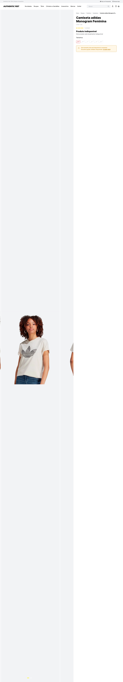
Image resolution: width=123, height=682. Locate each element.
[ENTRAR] (113, 6)
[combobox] (99, 6)
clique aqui (106, 49)
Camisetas (95, 13)
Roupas (83, 13)
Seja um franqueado (106, 1)
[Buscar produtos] (108, 6)
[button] (78, 41)
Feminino (88, 13)
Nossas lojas (117, 1)
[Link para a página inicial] (77, 13)
